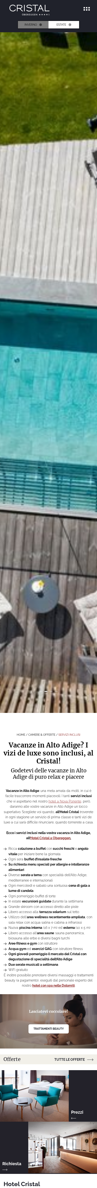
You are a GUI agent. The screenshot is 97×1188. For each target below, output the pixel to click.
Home (21, 734)
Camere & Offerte (42, 734)
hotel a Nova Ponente (64, 801)
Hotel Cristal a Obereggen (50, 838)
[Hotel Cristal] (29, 10)
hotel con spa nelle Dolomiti (53, 985)
